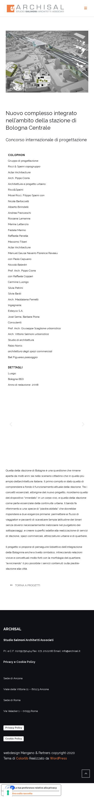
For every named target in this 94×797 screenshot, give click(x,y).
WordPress (58, 758)
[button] (25, 585)
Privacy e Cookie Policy (19, 662)
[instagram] (88, 763)
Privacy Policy (13, 727)
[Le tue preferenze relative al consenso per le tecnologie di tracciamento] (8, 792)
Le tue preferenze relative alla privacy (36, 787)
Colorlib (22, 758)
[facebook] (79, 763)
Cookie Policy (13, 738)
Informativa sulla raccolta (18, 793)
